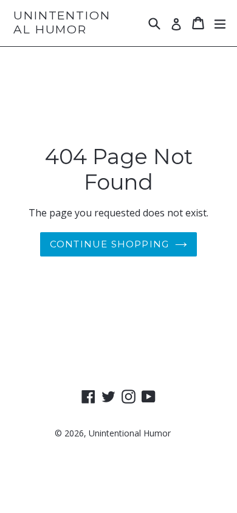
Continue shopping (109, 244)
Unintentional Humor (62, 22)
